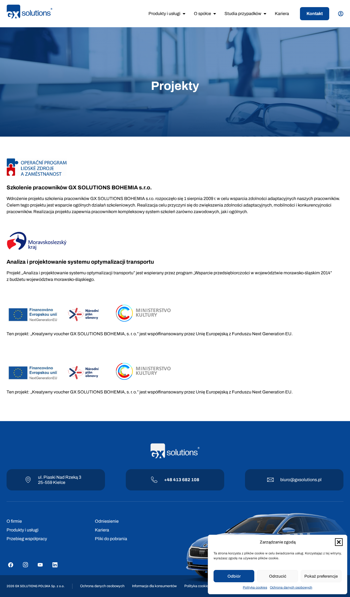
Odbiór (234, 576)
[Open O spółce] (214, 13)
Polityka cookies (255, 587)
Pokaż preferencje (321, 576)
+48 (168, 479)
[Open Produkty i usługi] (184, 13)
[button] (339, 542)
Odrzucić (277, 576)
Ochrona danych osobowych (291, 587)
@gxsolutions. (304, 479)
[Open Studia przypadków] (265, 13)
